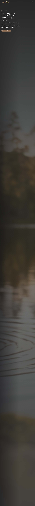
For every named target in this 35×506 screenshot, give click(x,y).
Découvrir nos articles (6, 30)
